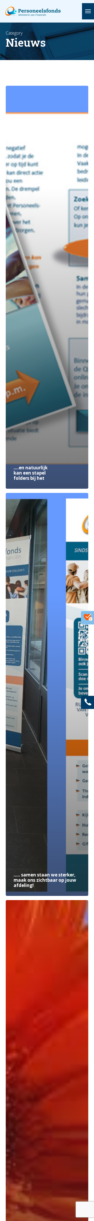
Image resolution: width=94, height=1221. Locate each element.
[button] (88, 11)
